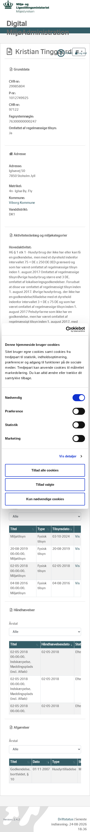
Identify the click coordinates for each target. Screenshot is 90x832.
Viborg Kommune (22, 202)
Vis (77, 536)
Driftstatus (65, 819)
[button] (78, 52)
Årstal (13, 623)
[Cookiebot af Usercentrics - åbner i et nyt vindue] (66, 329)
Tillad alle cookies (45, 470)
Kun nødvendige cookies (45, 499)
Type (41, 529)
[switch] (79, 411)
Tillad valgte (45, 484)
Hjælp (68, 53)
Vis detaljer (67, 456)
